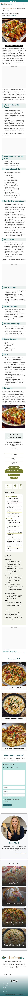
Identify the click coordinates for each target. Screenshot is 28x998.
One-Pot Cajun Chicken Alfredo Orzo (14, 688)
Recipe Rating (6, 767)
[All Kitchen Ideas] (6, 4)
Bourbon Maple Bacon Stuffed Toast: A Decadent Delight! (14, 653)
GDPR (4, 987)
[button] (21, 496)
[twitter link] (11, 981)
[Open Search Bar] (23, 4)
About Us (5, 989)
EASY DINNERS (10, 8)
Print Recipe (19, 45)
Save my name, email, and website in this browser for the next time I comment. (14, 799)
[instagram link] (17, 981)
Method (15, 487)
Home (3, 8)
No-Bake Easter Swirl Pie (14, 904)
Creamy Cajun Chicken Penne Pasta (14, 748)
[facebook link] (14, 981)
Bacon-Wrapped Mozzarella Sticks (10, 651)
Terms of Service (6, 985)
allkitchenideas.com (10, 994)
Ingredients (8, 487)
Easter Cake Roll (14, 883)
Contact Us (5, 991)
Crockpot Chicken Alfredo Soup (14, 718)
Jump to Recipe (10, 45)
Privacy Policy (6, 983)
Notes (21, 487)
